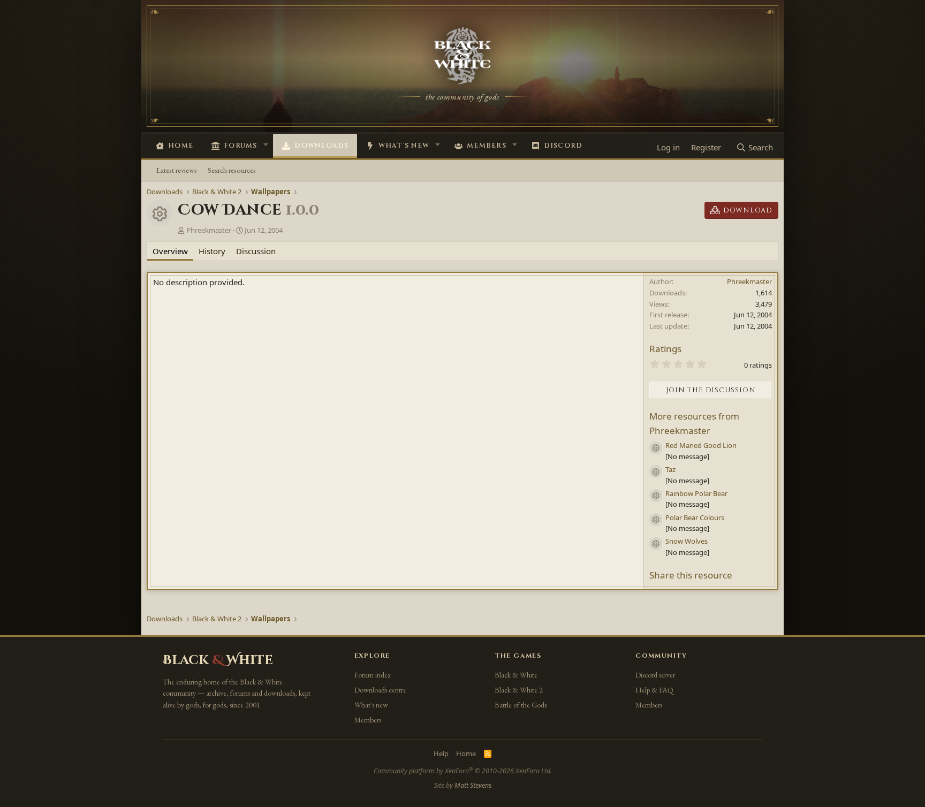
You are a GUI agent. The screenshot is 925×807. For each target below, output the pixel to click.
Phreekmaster (208, 230)
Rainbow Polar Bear (696, 493)
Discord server (655, 675)
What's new (404, 145)
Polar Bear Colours (694, 517)
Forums (240, 145)
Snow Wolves (686, 541)
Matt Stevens (472, 785)
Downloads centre (380, 690)
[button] (265, 144)
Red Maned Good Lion (701, 445)
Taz (670, 469)
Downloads (321, 145)
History (212, 251)
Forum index (372, 675)
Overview (170, 251)
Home (180, 145)
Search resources (232, 170)
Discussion (256, 251)
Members (486, 145)
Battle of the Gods (521, 705)
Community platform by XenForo (463, 770)
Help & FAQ (654, 690)
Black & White (516, 675)
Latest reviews (176, 170)
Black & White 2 (519, 690)
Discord (563, 145)
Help (441, 753)
